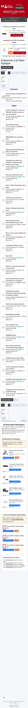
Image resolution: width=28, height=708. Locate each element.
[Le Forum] (8, 6)
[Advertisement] (14, 633)
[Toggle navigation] (4, 697)
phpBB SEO (17, 705)
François (19, 97)
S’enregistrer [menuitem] (19, 7)
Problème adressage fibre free (16, 379)
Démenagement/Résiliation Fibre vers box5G (15, 150)
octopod (19, 270)
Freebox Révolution (17, 101)
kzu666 (19, 305)
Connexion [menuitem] (19, 4)
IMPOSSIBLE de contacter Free (14, 138)
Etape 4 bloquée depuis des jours (15, 209)
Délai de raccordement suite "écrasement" (15, 267)
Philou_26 (19, 153)
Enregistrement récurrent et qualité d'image (15, 390)
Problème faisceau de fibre (15, 358)
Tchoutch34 (20, 393)
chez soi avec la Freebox (13, 443)
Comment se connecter (14, 197)
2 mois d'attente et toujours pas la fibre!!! (15, 368)
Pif (17, 199)
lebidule (19, 282)
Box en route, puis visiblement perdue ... (16, 234)
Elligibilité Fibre (11, 335)
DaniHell (19, 189)
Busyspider (20, 126)
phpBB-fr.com (16, 702)
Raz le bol (9, 256)
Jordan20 (19, 370)
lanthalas (19, 116)
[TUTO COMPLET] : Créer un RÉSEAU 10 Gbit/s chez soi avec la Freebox (15, 112)
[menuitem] (25, 19)
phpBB (10, 701)
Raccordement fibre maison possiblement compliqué (15, 279)
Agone (18, 316)
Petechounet (20, 297)
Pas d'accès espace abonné (15, 304)
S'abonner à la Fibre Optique (12, 62)
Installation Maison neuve (14, 245)
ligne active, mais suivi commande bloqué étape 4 (15, 346)
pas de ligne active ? (12, 124)
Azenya (19, 224)
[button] (2, 6)
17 (23, 73)
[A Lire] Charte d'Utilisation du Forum (16, 95)
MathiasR (19, 141)
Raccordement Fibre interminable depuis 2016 (14, 221)
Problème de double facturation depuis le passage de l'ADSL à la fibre (16, 293)
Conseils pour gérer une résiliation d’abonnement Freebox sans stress (14, 162)
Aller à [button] (24, 420)
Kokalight (19, 166)
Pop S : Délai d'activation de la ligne (16, 186)
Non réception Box (12, 325)
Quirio (18, 360)
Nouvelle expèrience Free (14, 175)
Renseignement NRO (13, 314)
